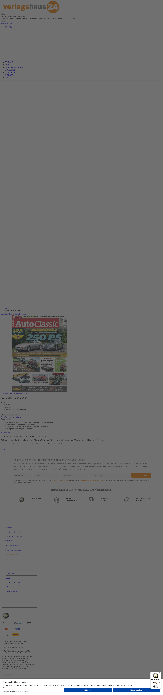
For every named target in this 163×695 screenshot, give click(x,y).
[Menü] (159, 673)
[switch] (155, 686)
